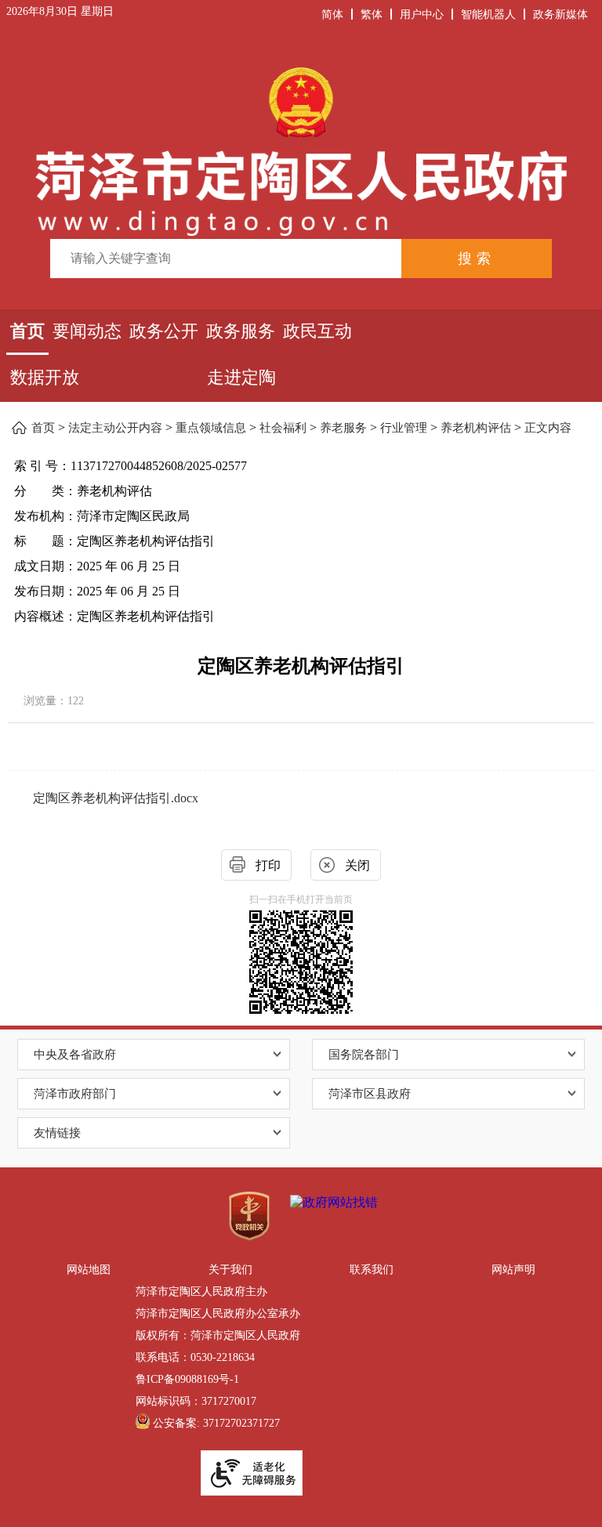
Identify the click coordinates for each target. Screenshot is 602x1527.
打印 (268, 865)
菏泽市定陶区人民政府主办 (201, 1291)
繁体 (372, 14)
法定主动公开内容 (115, 428)
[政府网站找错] (334, 1203)
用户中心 (422, 14)
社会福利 (282, 428)
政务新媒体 (560, 14)
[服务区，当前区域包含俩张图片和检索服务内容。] (301, 170)
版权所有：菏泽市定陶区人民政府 (218, 1335)
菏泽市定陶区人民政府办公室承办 (218, 1313)
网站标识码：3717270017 (196, 1401)
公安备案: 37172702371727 (216, 1423)
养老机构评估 (476, 428)
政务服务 (240, 331)
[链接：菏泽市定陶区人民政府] (301, 149)
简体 (332, 14)
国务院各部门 (363, 1054)
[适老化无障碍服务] (252, 1473)
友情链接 (57, 1133)
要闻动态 (87, 331)
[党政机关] (249, 1216)
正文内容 (547, 428)
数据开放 (44, 377)
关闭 (357, 865)
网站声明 (513, 1270)
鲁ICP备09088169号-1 (187, 1379)
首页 (27, 331)
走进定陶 (241, 377)
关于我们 (230, 1270)
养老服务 (343, 428)
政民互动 (317, 331)
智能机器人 (488, 14)
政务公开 (163, 331)
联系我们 (371, 1270)
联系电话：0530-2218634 (195, 1357)
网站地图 (89, 1270)
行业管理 (403, 428)
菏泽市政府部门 (75, 1093)
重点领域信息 (211, 428)
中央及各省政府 (75, 1054)
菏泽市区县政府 (369, 1093)
